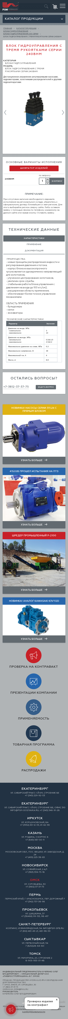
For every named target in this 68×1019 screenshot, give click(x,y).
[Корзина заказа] (55, 6)
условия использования (20, 1009)
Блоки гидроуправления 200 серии (20, 34)
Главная (7, 28)
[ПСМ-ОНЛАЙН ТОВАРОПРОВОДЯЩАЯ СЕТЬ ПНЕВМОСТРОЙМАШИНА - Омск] (11, 3)
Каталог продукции (24, 18)
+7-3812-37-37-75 (16, 387)
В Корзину (57, 181)
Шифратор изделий (34, 168)
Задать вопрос (46, 387)
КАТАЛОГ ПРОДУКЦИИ (26, 28)
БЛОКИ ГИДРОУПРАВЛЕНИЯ (15, 31)
